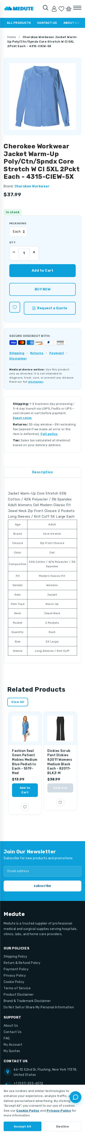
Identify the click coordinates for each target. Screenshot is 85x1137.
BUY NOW (42, 289)
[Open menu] (77, 8)
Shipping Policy (15, 956)
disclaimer (35, 381)
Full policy (49, 434)
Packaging (17, 223)
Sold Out (60, 787)
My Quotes (12, 1051)
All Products (19, 22)
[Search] (45, 8)
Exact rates (22, 418)
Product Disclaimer (19, 995)
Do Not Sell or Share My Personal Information (39, 1007)
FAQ (7, 1038)
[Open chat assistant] (75, 1097)
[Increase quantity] (34, 251)
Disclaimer (18, 358)
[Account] (54, 9)
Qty (12, 242)
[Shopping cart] (68, 9)
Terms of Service (17, 988)
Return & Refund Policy (22, 963)
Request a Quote (52, 308)
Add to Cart (25, 790)
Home (11, 37)
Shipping (16, 353)
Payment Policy (16, 969)
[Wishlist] (61, 9)
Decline (62, 1126)
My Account (13, 1045)
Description (42, 472)
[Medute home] (19, 9)
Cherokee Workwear (32, 186)
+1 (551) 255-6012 (28, 1083)
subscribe (42, 886)
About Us (71, 22)
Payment (56, 353)
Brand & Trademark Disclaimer (27, 1001)
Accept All (22, 1126)
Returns (37, 353)
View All (17, 702)
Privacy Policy (15, 976)
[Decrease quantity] (14, 251)
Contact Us (47, 22)
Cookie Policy (14, 982)
